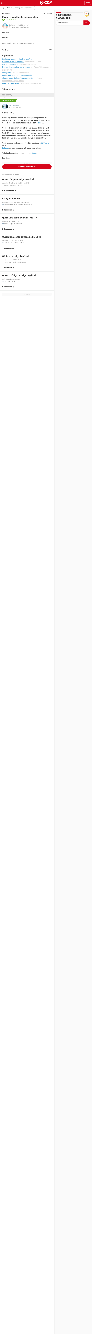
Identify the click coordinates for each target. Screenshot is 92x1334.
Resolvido (7, 20)
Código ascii (7, 73)
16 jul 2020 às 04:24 (15, 108)
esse (40, 123)
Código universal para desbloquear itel (17, 75)
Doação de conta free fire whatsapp (16, 67)
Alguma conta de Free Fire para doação (17, 78)
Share (7, 50)
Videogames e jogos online (24, 8)
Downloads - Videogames (31, 83)
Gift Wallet (45, 143)
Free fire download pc (10, 83)
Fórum (9, 8)
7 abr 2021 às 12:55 (22, 27)
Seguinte (46, 13)
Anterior (7, 13)
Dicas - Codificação (21, 73)
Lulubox (5, 148)
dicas (34, 153)
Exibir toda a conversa (26, 167)
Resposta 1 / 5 (7, 95)
